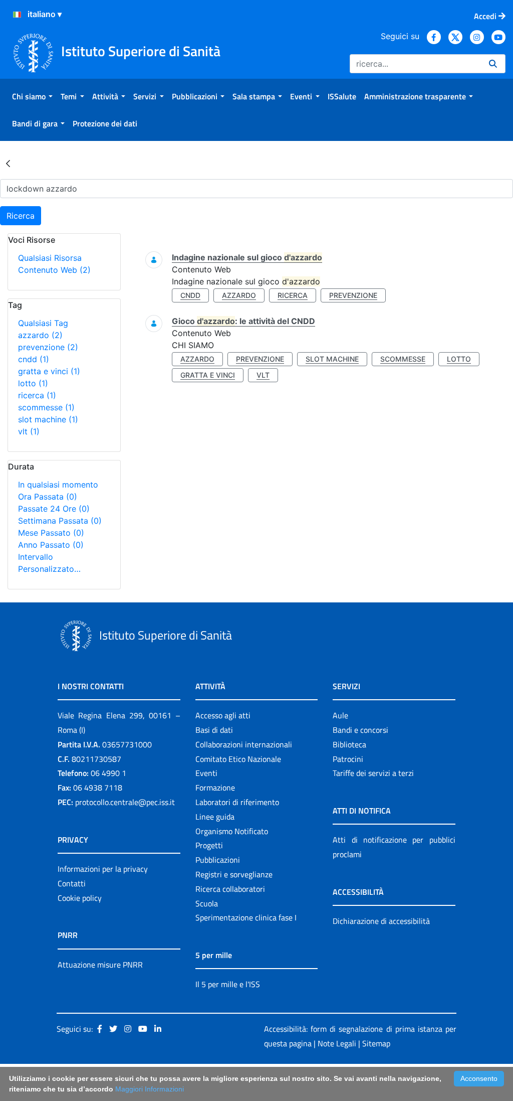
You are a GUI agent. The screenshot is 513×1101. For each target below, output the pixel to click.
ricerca (37, 395)
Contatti (72, 883)
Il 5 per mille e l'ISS (227, 984)
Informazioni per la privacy (103, 869)
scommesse (46, 407)
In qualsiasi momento (58, 485)
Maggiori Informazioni (149, 1089)
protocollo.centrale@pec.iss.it (125, 802)
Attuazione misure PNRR (100, 965)
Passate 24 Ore (54, 509)
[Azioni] (17, 14)
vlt (29, 431)
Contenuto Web (54, 270)
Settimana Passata (60, 521)
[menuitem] (32, 96)
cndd (33, 359)
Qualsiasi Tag (43, 323)
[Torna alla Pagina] (8, 163)
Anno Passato (51, 545)
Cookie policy (80, 898)
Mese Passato (51, 533)
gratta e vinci (49, 371)
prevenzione (48, 347)
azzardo (40, 335)
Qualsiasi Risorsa (50, 258)
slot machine (48, 419)
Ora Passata (47, 497)
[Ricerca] (493, 64)
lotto (33, 383)
